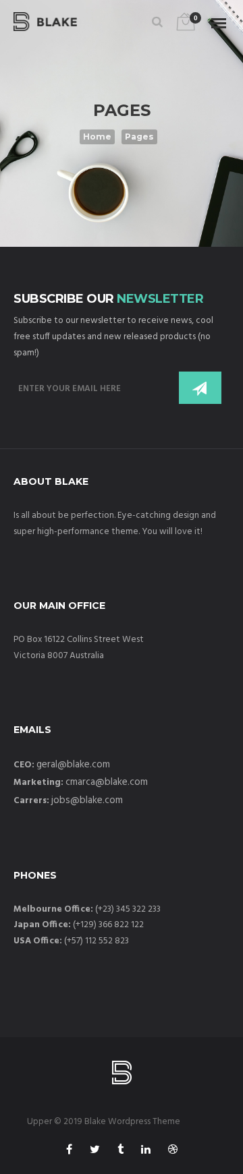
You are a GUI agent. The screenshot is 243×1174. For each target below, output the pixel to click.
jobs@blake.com (87, 800)
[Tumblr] (120, 1152)
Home (97, 136)
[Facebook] (69, 1152)
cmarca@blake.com (106, 782)
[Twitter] (95, 1152)
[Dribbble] (172, 1152)
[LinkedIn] (145, 1152)
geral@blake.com (73, 765)
